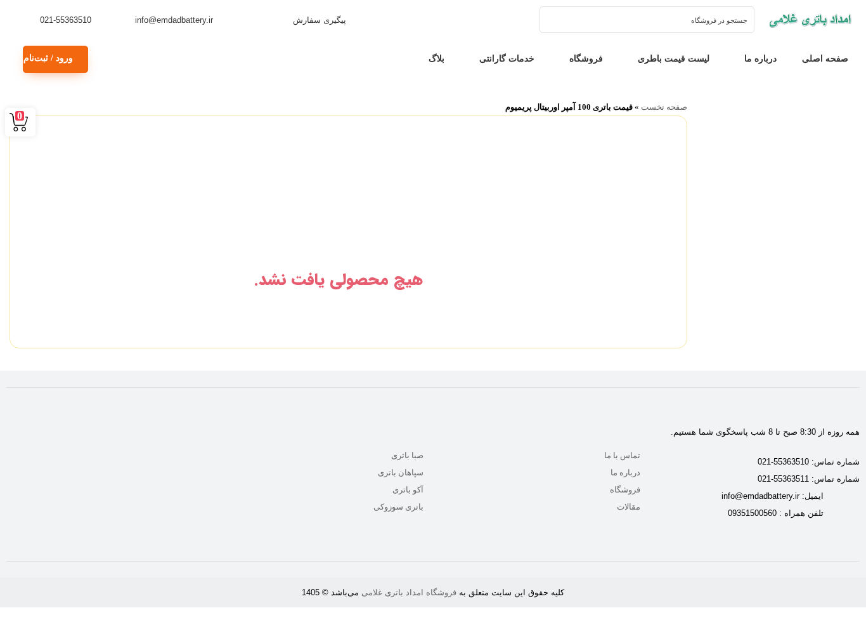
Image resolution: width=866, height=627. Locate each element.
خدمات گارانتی (506, 58)
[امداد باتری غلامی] (810, 20)
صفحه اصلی (825, 58)
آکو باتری (407, 489)
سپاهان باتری (400, 472)
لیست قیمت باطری (673, 58)
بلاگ (436, 58)
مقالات (628, 507)
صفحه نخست (664, 107)
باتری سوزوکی (398, 507)
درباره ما (760, 58)
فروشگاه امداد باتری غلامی (408, 592)
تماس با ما (622, 455)
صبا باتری (407, 455)
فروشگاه (586, 58)
